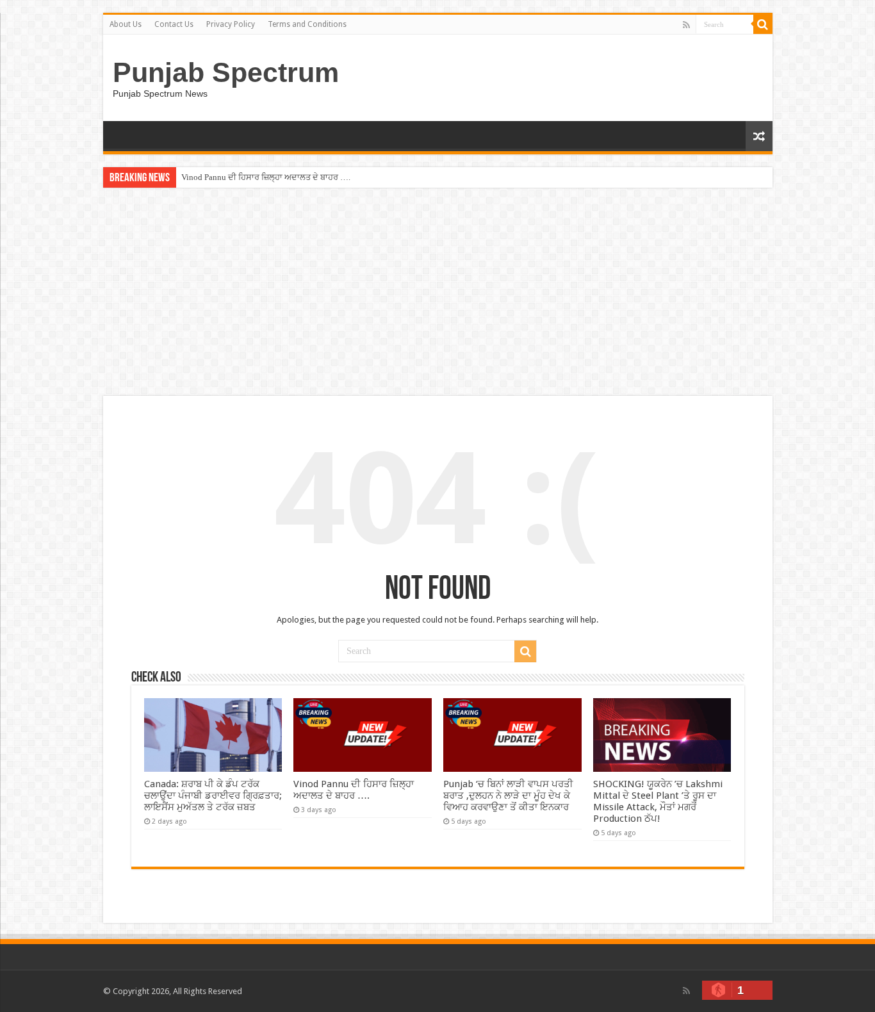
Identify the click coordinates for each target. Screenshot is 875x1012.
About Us (126, 24)
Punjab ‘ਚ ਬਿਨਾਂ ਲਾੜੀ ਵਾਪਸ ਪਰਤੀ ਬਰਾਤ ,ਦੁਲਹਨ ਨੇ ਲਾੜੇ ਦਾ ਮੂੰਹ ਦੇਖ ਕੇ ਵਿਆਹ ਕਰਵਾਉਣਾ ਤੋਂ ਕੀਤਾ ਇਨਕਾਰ (508, 795)
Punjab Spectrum (226, 72)
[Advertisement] (437, 293)
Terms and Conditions (307, 24)
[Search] (763, 24)
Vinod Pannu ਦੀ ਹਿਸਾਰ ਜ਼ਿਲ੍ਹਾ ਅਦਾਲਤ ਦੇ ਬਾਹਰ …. (265, 177)
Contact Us (173, 24)
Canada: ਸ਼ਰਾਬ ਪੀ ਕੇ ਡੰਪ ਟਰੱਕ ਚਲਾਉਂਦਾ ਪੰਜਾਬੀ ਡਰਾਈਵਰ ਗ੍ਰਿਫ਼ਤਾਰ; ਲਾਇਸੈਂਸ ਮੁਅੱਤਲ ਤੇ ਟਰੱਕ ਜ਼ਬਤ (213, 795)
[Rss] (686, 25)
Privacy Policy (230, 24)
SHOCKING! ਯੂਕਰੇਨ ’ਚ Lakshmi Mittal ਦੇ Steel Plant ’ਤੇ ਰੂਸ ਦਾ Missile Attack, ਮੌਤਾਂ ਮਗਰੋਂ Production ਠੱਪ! (658, 801)
